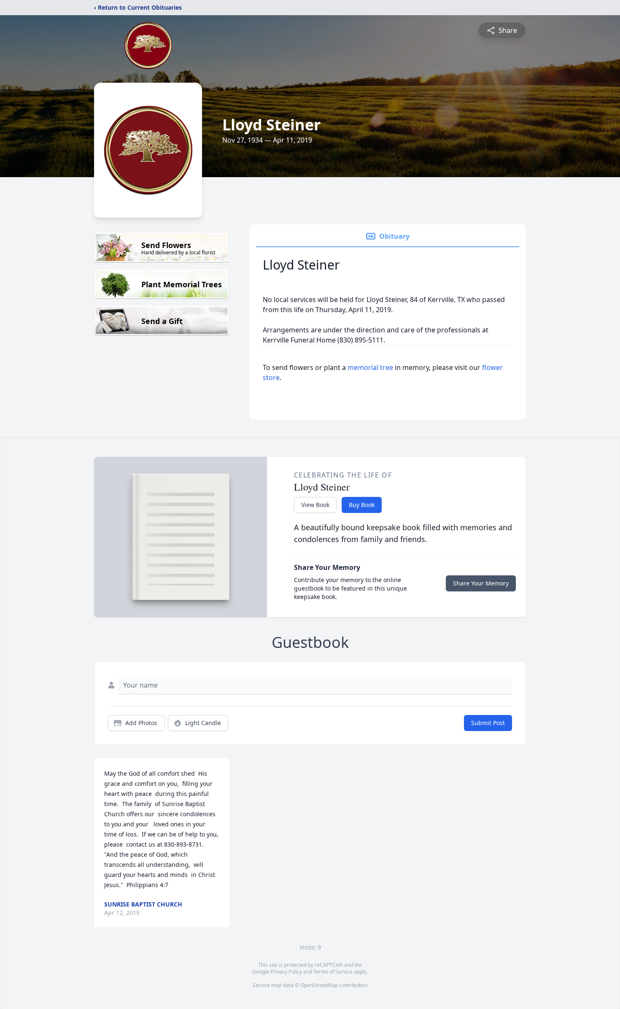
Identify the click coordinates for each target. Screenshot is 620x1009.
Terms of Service (333, 971)
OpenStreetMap (319, 985)
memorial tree (370, 367)
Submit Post (488, 723)
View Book (315, 505)
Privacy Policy (286, 971)
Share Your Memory (481, 583)
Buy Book (362, 505)
